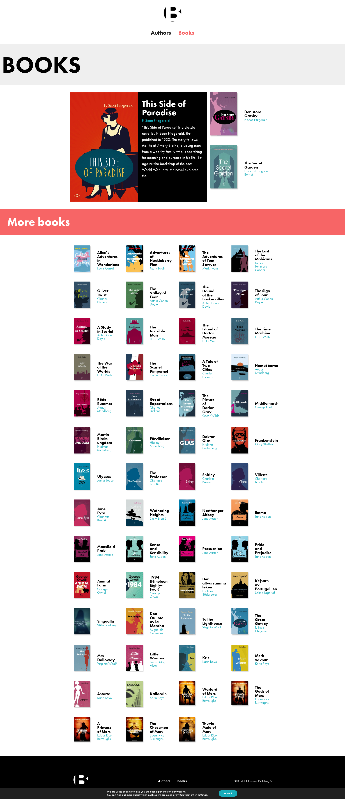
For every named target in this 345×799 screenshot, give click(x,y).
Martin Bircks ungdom (104, 438)
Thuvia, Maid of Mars (209, 727)
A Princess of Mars (104, 727)
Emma (260, 512)
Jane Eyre (101, 510)
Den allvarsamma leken (214, 583)
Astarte (103, 693)
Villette (261, 474)
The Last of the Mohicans (263, 255)
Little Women (157, 656)
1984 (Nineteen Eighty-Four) (158, 583)
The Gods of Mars (262, 691)
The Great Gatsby (261, 619)
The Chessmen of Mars (159, 727)
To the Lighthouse (212, 621)
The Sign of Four (262, 292)
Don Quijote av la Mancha (157, 619)
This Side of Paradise (164, 108)
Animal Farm (103, 583)
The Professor (158, 474)
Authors (161, 32)
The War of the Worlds (104, 367)
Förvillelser (160, 438)
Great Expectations (161, 401)
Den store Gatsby (252, 113)
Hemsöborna (266, 365)
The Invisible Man (157, 331)
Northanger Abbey (212, 512)
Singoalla (105, 621)
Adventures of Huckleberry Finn (161, 258)
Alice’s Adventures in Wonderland (108, 258)
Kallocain (158, 693)
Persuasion (212, 548)
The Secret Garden (253, 165)
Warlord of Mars (209, 691)
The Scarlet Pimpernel (159, 367)
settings (202, 795)
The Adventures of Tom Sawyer (212, 258)
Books (186, 32)
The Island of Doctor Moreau (210, 331)
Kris (205, 657)
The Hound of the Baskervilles (213, 293)
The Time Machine (263, 331)
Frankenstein (266, 440)
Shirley (208, 474)
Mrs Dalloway (106, 657)
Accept (228, 793)
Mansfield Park (106, 548)
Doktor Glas (208, 438)
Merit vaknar (261, 657)
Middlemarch (267, 403)
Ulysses (104, 476)
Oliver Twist (102, 292)
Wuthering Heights (159, 512)
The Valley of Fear (158, 293)
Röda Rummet (104, 401)
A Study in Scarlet (105, 329)
